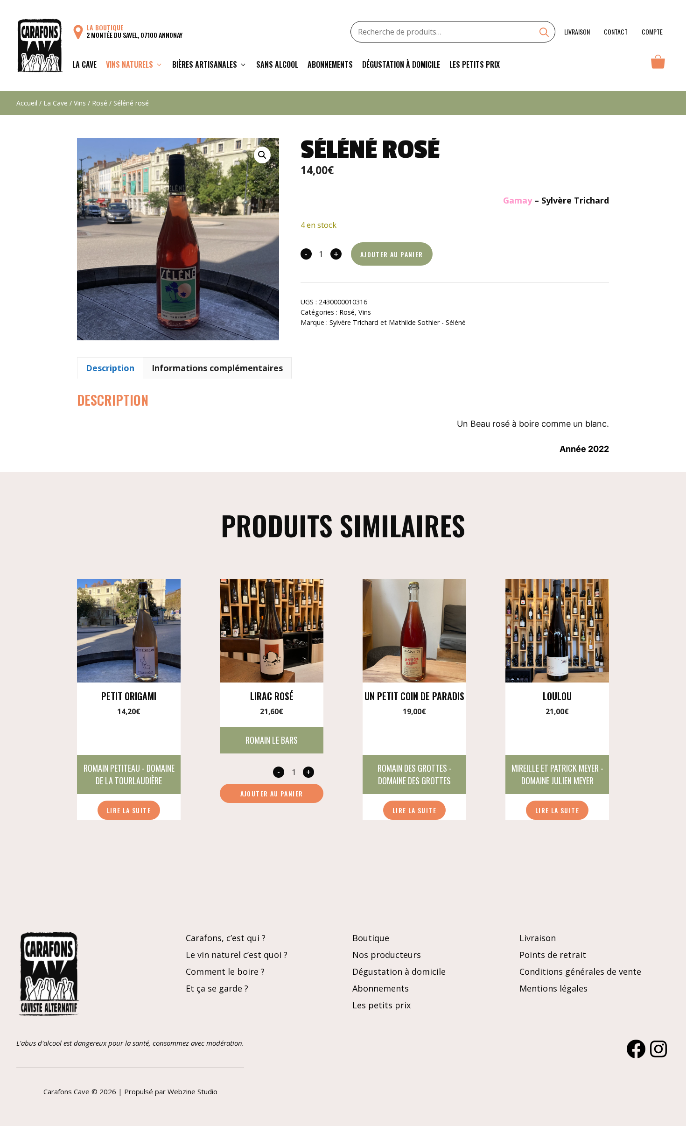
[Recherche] (544, 33)
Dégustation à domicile (401, 64)
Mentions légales (553, 988)
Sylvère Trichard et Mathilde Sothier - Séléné (397, 322)
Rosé (99, 103)
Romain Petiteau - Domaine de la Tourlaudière (129, 774)
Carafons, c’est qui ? (226, 937)
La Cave (84, 64)
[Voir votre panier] (658, 64)
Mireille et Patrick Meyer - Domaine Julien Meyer (557, 774)
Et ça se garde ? (217, 988)
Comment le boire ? (225, 971)
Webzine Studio (192, 1091)
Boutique (370, 937)
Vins (80, 103)
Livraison (577, 31)
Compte (652, 31)
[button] (262, 155)
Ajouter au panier (391, 254)
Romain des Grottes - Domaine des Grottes (415, 774)
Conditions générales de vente (580, 971)
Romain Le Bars (271, 740)
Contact (616, 31)
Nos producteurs (386, 954)
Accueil (26, 103)
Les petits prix (474, 64)
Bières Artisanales (204, 64)
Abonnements (330, 64)
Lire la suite (129, 810)
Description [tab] (110, 367)
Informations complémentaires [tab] (217, 367)
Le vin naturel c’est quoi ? (236, 954)
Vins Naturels (129, 64)
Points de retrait (552, 954)
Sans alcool (277, 64)
